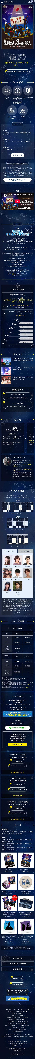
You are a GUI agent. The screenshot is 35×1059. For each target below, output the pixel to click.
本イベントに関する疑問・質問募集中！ (17, 992)
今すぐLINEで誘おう (19, 728)
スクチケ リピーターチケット (17, 766)
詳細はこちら (17, 744)
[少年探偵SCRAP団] (17, 717)
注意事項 (29, 684)
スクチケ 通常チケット (17, 761)
